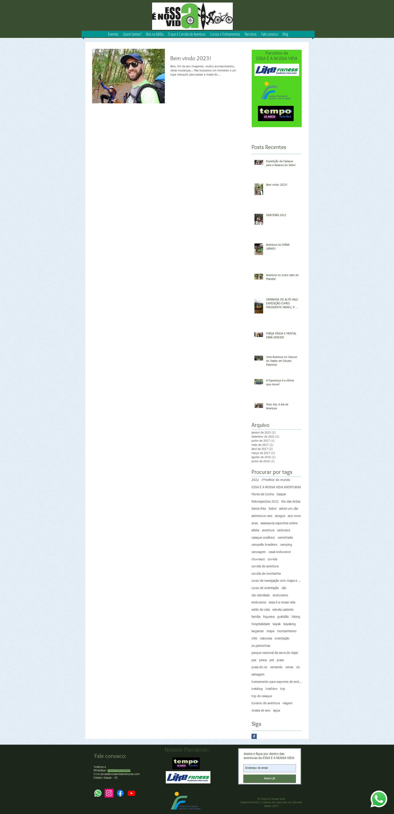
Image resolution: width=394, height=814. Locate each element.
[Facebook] (120, 793)
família (255, 616)
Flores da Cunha (262, 494)
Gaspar (281, 494)
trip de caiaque (261, 696)
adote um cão (288, 508)
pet (272, 660)
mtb (254, 638)
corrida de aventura (265, 566)
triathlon (271, 689)
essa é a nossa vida (282, 602)
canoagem (258, 552)
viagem (288, 703)
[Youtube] (131, 793)
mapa (270, 631)
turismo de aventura (265, 703)
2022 (255, 480)
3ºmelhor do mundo (276, 480)
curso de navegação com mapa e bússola (276, 580)
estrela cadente (282, 609)
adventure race (261, 516)
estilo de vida (260, 609)
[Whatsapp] (378, 798)
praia (280, 660)
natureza (266, 638)
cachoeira (283, 530)
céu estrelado (260, 595)
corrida (272, 559)
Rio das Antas (290, 501)
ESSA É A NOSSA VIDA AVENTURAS (276, 487)
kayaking (289, 624)
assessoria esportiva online (279, 523)
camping (286, 544)
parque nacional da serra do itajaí (274, 653)
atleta (255, 530)
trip (282, 689)
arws (254, 523)
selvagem (257, 674)
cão (284, 588)
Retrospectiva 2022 (265, 501)
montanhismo (286, 631)
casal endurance (280, 552)
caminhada (285, 537)
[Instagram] (109, 793)
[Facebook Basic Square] (254, 736)
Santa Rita (258, 508)
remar (289, 667)
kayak (277, 624)
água (276, 710)
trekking (257, 689)
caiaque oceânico (263, 537)
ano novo (294, 516)
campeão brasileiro (264, 544)
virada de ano (260, 710)
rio (298, 667)
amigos (280, 516)
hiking (296, 616)
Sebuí (272, 508)
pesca (263, 660)
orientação (282, 638)
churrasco (258, 559)
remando (276, 667)
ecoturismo (280, 595)
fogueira (269, 616)
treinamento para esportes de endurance (276, 682)
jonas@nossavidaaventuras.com (120, 774)
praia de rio (259, 667)
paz (253, 660)
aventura (268, 530)
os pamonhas (260, 645)
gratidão (283, 616)
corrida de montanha (266, 573)
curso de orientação (265, 588)
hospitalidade (260, 624)
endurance (258, 602)
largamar (257, 631)
